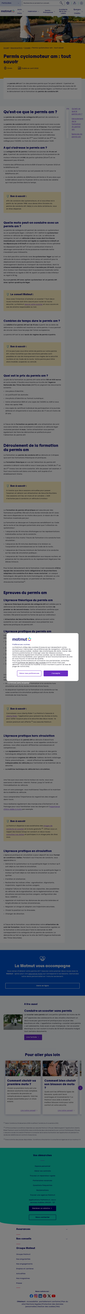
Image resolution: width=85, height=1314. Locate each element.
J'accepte (55, 673)
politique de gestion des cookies (32, 663)
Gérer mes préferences (29, 673)
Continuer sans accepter (19, 683)
